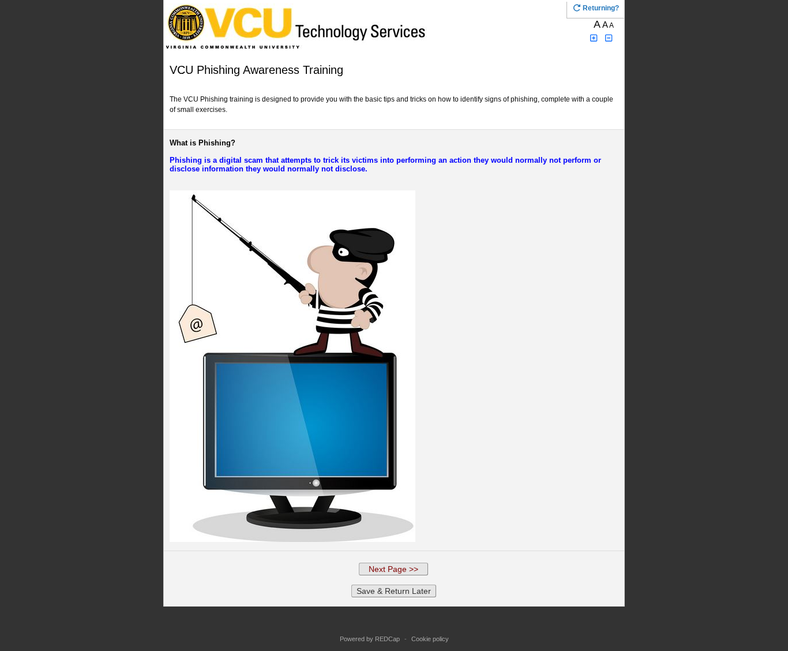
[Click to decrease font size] (609, 38)
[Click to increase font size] (593, 38)
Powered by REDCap (370, 638)
